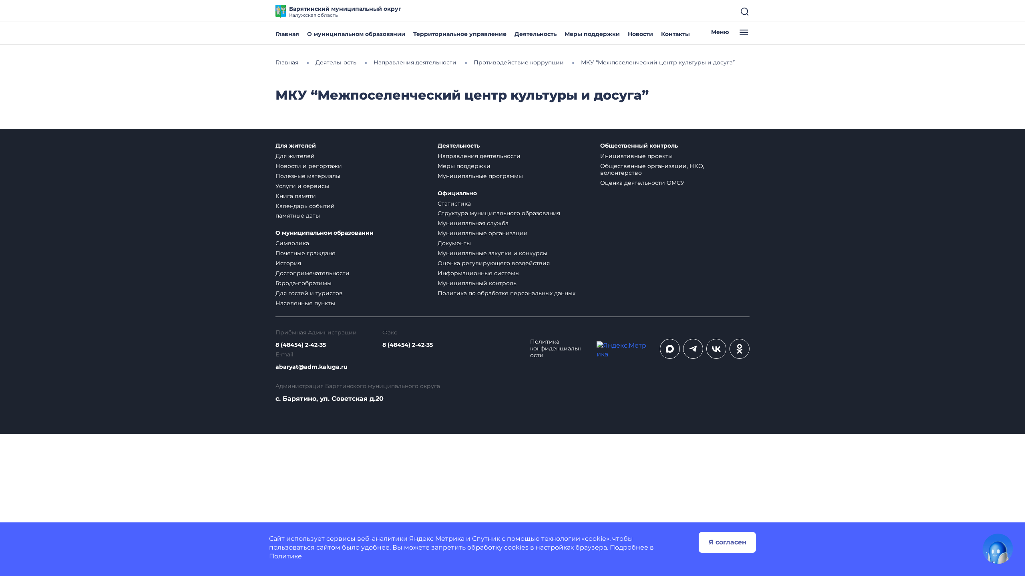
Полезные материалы (307, 176)
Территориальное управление (459, 34)
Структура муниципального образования (499, 213)
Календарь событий (305, 206)
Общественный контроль (639, 145)
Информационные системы (479, 273)
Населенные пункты (305, 303)
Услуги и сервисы (302, 186)
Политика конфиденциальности (555, 348)
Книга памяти (295, 196)
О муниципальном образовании (356, 34)
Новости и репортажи (308, 166)
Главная (287, 34)
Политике (285, 556)
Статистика (454, 203)
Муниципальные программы (480, 176)
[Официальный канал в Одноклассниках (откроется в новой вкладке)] (740, 349)
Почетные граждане (305, 253)
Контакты (675, 34)
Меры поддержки (592, 34)
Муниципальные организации (483, 233)
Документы (454, 243)
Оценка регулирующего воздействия (494, 263)
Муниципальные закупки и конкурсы (492, 253)
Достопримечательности (312, 273)
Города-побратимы (303, 283)
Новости (640, 34)
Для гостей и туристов (309, 293)
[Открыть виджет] (998, 549)
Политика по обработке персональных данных (506, 293)
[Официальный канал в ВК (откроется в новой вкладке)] (716, 349)
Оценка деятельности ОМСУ (642, 182)
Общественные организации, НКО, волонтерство (652, 169)
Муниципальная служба (473, 223)
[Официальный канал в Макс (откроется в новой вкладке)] (670, 349)
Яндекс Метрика (436, 538)
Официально (457, 193)
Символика (292, 243)
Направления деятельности (479, 156)
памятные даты (297, 215)
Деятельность (536, 34)
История (288, 263)
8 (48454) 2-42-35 (300, 345)
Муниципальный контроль (477, 283)
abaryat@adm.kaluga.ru (311, 367)
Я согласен (727, 542)
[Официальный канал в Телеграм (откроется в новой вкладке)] (693, 349)
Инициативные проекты (636, 156)
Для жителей (295, 145)
